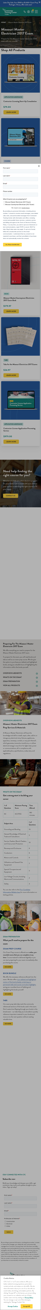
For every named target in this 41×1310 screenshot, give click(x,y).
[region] (20, 1292)
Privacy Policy (29, 1297)
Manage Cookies (13, 1306)
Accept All (26, 1306)
